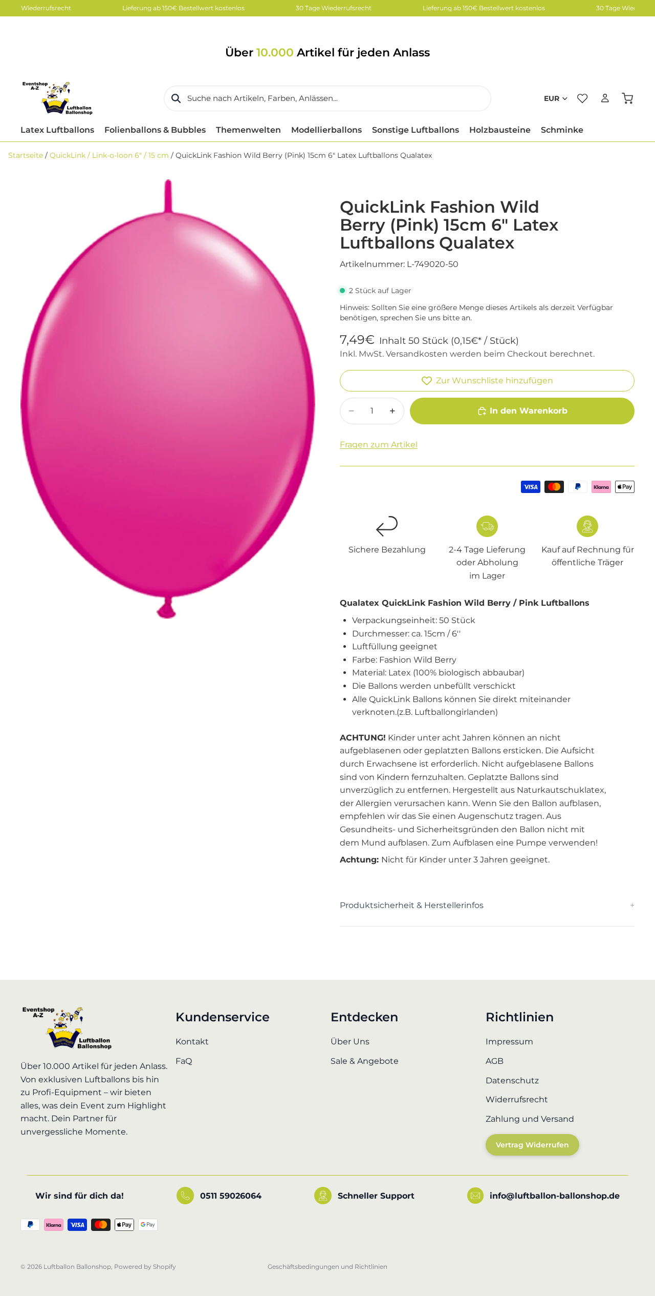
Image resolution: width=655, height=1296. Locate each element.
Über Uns (350, 1041)
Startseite (25, 155)
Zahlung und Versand (530, 1118)
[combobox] (327, 98)
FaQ (184, 1061)
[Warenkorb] (627, 98)
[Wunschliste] (582, 98)
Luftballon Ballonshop (77, 1266)
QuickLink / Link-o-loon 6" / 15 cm (109, 155)
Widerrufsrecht (517, 1099)
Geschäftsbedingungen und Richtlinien (327, 1266)
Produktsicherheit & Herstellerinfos (412, 905)
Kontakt (192, 1041)
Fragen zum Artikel (379, 444)
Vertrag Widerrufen (532, 1144)
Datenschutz (512, 1080)
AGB (495, 1061)
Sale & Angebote (365, 1061)
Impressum (509, 1041)
